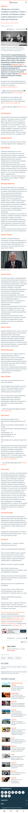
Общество (4, 6)
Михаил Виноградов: (7, 350)
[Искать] (23, 811)
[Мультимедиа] (4, 811)
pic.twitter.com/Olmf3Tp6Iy (9, 459)
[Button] (10, 29)
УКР (17, 811)
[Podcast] (5, 796)
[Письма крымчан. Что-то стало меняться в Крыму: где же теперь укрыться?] (6, 739)
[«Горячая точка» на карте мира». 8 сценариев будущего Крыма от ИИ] (6, 756)
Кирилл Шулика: (6, 376)
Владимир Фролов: (6, 138)
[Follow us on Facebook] (2, 792)
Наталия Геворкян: (6, 234)
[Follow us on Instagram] (12, 792)
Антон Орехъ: (5, 469)
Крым (12, 754)
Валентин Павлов (17, 64)
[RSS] (2, 796)
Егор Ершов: (4, 539)
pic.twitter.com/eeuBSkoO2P (12, 103)
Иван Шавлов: (5, 415)
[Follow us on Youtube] (9, 792)
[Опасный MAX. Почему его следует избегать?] (6, 772)
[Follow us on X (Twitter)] (5, 792)
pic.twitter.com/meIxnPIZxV (9, 87)
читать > (23, 631)
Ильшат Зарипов (5, 23)
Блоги (12, 738)
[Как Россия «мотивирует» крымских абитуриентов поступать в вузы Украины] (6, 703)
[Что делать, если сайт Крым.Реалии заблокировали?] (6, 779)
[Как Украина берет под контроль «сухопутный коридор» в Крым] (6, 684)
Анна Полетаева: (6, 274)
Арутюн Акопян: (6, 327)
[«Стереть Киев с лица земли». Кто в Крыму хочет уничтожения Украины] (6, 695)
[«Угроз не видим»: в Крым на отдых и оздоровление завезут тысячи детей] (6, 747)
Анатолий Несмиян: (7, 512)
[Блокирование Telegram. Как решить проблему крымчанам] (6, 764)
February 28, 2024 (17, 93)
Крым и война (15, 693)
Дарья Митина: (5, 147)
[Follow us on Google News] (16, 792)
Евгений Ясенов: (6, 113)
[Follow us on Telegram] (19, 792)
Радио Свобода (14, 23)
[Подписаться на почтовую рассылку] (9, 796)
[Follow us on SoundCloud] (23, 792)
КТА (11, 811)
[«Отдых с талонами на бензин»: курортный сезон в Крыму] (6, 721)
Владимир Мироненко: (8, 183)
